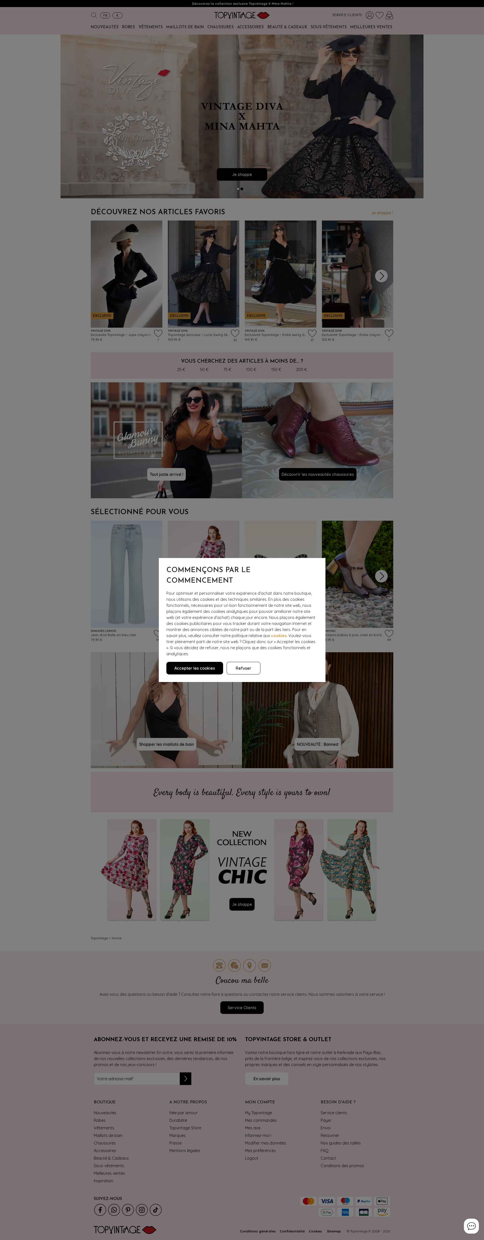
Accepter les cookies (194, 668)
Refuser (243, 668)
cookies (279, 635)
